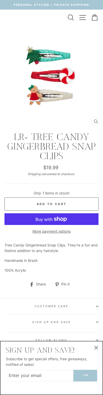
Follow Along (52, 340)
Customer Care (52, 306)
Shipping (34, 174)
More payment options (51, 231)
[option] (51, 5)
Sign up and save (51, 322)
